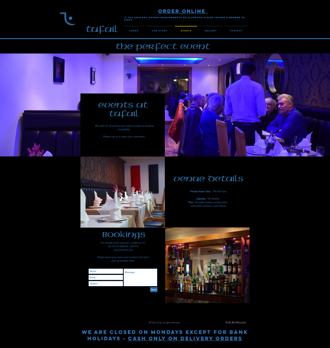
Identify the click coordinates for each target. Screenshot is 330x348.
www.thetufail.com (123, 250)
